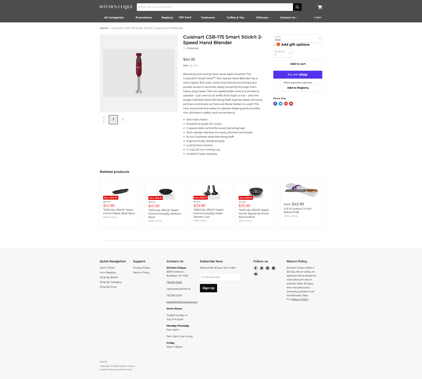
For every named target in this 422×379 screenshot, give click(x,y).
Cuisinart (193, 48)
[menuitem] (113, 17)
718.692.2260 (174, 282)
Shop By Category (111, 282)
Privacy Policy (141, 267)
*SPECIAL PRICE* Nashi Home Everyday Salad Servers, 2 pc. (209, 213)
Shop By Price (108, 286)
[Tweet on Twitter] (281, 104)
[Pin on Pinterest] (291, 104)
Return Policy (141, 272)
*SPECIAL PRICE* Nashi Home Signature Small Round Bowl (254, 213)
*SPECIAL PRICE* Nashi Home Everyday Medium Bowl (164, 214)
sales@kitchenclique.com (182, 302)
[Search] (297, 7)
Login (317, 17)
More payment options (298, 82)
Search (103, 361)
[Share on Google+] (286, 104)
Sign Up (208, 288)
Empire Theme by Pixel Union (116, 369)
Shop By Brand (109, 277)
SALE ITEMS (107, 267)
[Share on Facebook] (275, 104)
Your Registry (108, 272)
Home (104, 28)
